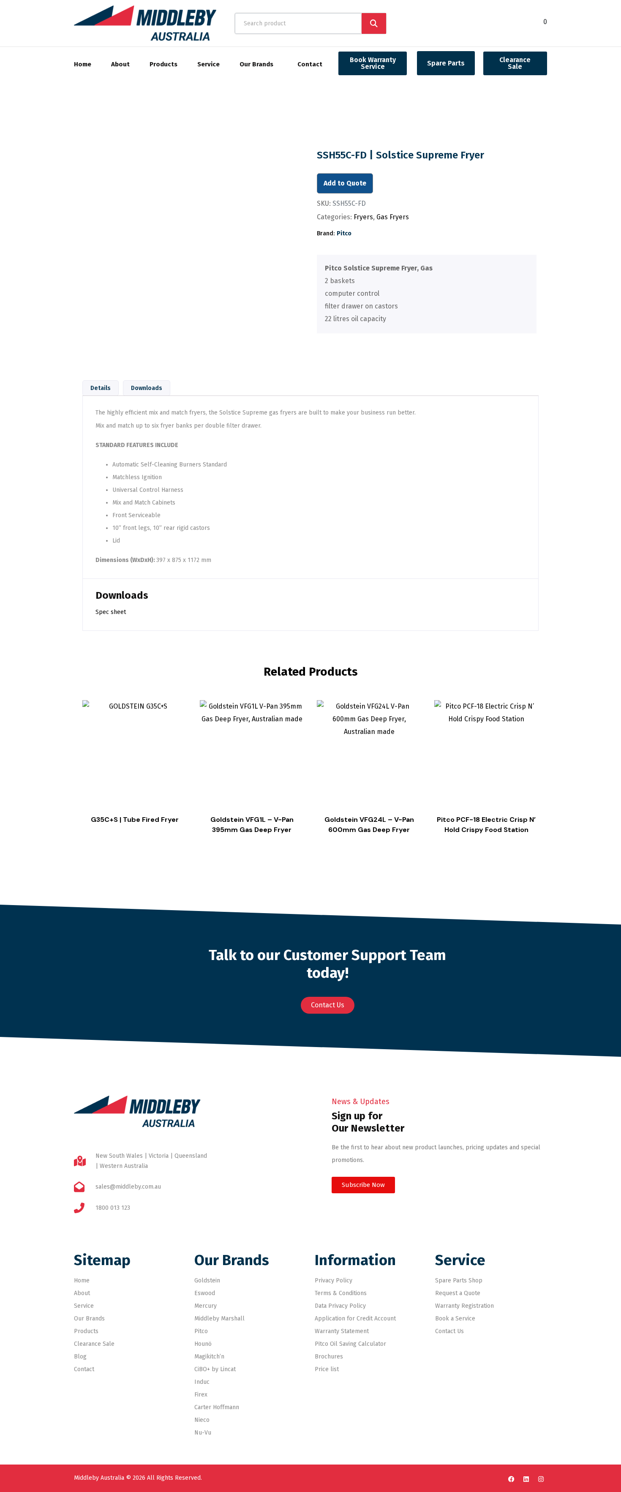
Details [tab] (100, 388)
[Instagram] (540, 1479)
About (120, 64)
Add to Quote (345, 183)
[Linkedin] (526, 1479)
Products (163, 64)
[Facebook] (511, 1479)
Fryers (363, 217)
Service (208, 64)
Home (82, 64)
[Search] (374, 23)
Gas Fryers (392, 217)
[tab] (424, 293)
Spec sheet (110, 612)
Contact (309, 64)
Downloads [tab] (146, 388)
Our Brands (256, 64)
